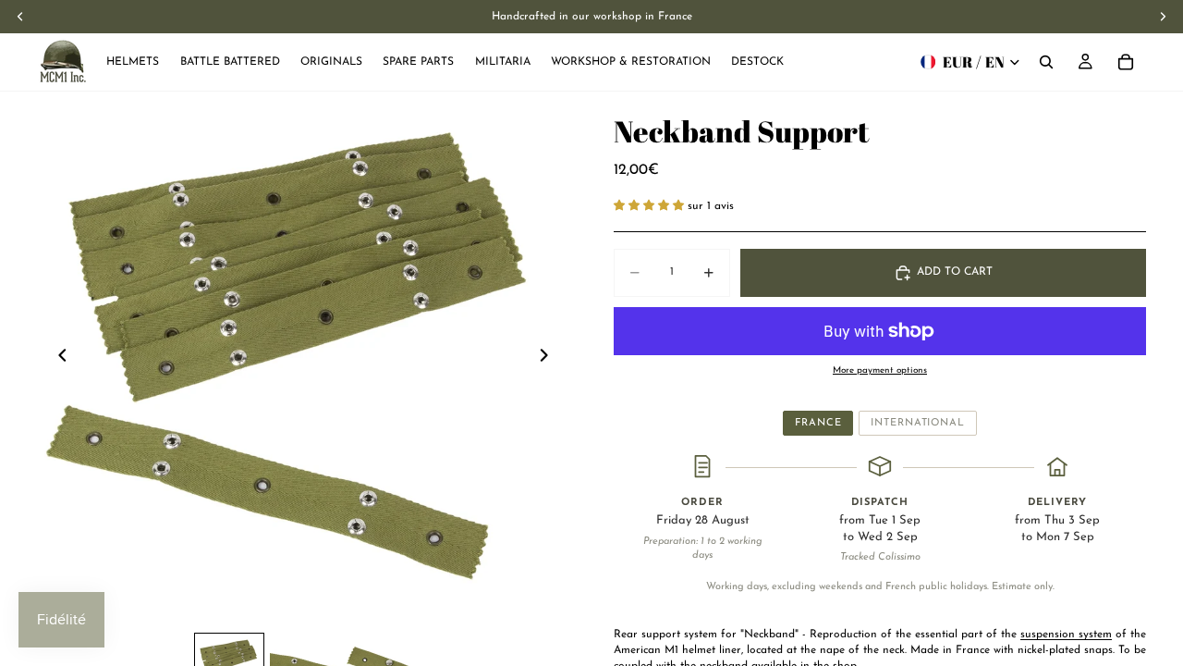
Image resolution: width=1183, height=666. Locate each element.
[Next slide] (549, 358)
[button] (651, 206)
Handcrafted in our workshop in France (592, 16)
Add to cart (955, 272)
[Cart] (1125, 62)
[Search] (1046, 62)
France (818, 423)
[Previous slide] (57, 358)
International (917, 423)
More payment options (880, 370)
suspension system (1066, 634)
